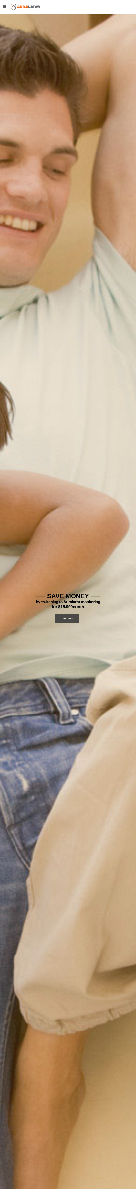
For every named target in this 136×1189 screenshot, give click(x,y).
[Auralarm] (25, 7)
